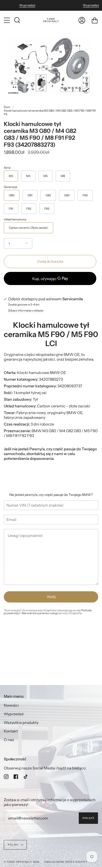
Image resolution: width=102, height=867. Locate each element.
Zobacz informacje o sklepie (25, 310)
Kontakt (11, 731)
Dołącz (88, 818)
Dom (7, 107)
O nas (9, 739)
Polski (13, 844)
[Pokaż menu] (7, 20)
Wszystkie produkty (21, 722)
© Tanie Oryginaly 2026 (21, 861)
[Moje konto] (81, 20)
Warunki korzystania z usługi (39, 613)
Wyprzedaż (27, 5)
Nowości (11, 705)
